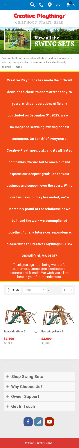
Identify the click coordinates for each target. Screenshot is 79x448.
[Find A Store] (49, 5)
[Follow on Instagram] (38, 421)
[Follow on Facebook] (28, 421)
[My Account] (58, 5)
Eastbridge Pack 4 (52, 331)
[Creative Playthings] (39, 18)
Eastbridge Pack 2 (14, 331)
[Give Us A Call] (41, 5)
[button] (36, 332)
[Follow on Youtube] (49, 421)
